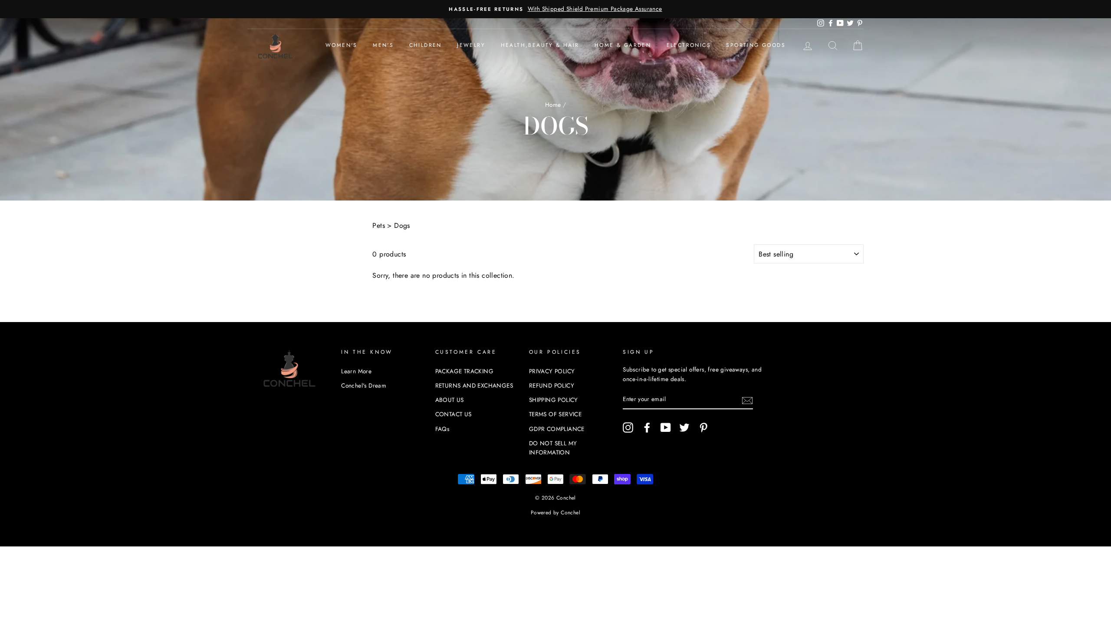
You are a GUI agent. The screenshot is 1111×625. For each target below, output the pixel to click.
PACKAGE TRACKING (464, 371)
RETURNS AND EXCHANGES (474, 385)
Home (553, 104)
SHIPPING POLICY (553, 399)
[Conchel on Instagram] (628, 427)
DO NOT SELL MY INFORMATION (553, 448)
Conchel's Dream (363, 385)
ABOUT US (449, 399)
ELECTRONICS (689, 45)
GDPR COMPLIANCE (557, 428)
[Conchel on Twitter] (684, 427)
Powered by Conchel (555, 512)
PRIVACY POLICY (552, 371)
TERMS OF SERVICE (555, 414)
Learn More (356, 371)
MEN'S (383, 45)
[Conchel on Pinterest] (703, 427)
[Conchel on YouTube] (666, 427)
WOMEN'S (341, 45)
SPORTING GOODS (756, 45)
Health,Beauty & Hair (540, 45)
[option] (555, 9)
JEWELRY (471, 45)
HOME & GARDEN (623, 45)
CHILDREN (425, 45)
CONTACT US (453, 414)
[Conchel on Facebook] (647, 427)
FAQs (442, 428)
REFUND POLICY (551, 385)
